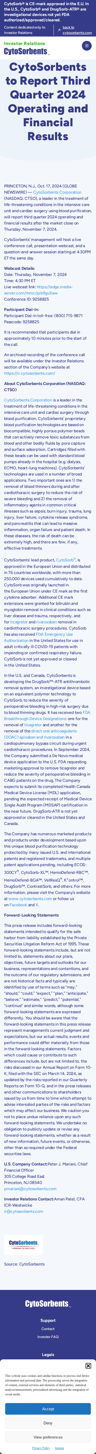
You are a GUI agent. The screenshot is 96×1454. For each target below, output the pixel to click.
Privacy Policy (41, 1448)
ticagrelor (19, 622)
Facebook (18, 904)
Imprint (59, 1448)
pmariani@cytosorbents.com (30, 1188)
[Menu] (87, 46)
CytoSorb (64, 560)
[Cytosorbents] (25, 51)
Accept (48, 1409)
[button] (88, 1365)
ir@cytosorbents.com (23, 1211)
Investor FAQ (47, 1337)
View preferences (48, 1437)
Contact (47, 1329)
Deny (48, 1423)
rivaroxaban (46, 622)
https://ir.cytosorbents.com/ (29, 373)
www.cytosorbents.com (30, 898)
